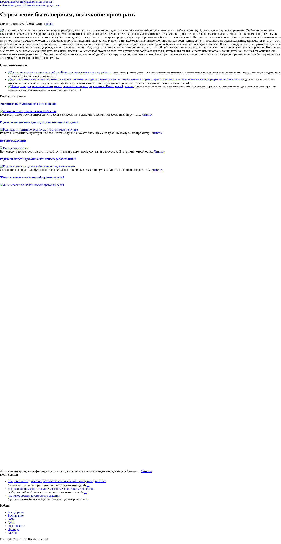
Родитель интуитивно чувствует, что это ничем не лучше (39, 122)
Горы (11, 519)
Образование (16, 525)
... (88, 485)
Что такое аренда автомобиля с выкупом (34, 495)
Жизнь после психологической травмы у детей (32, 177)
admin (49, 23)
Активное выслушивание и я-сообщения (28, 103)
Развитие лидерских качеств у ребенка (86, 72)
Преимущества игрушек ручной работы (26, 1)
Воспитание (16, 515)
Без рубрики (16, 512)
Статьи (12, 532)
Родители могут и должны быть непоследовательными (38, 159)
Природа (13, 529)
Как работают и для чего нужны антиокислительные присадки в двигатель (57, 481)
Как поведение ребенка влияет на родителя (30, 5)
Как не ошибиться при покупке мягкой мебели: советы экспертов (50, 488)
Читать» (147, 114)
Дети (11, 522)
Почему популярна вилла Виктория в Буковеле (103, 86)
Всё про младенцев (13, 140)
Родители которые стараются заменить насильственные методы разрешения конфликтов (184, 79)
